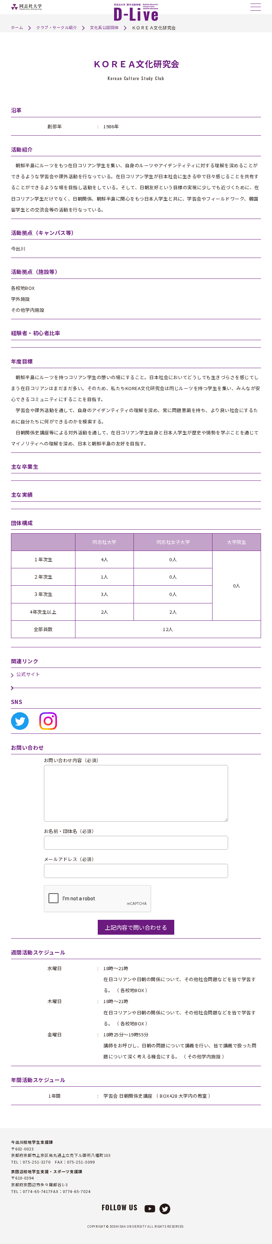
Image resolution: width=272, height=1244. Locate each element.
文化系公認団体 (104, 27)
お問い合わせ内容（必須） (72, 760)
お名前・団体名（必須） (70, 831)
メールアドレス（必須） (70, 859)
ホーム (17, 27)
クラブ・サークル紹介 (56, 27)
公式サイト (28, 674)
